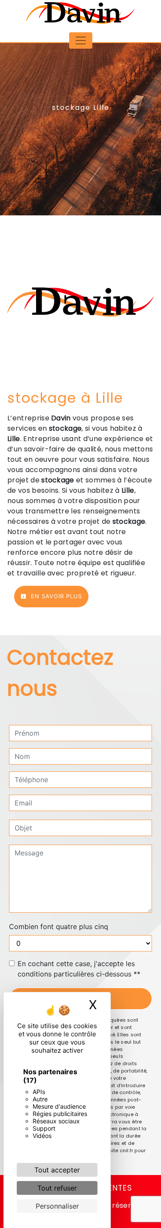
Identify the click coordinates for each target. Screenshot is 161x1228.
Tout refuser (57, 1188)
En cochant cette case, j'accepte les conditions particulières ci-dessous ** (79, 968)
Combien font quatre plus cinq (58, 926)
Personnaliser (57, 1206)
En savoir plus (55, 596)
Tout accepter (57, 1170)
